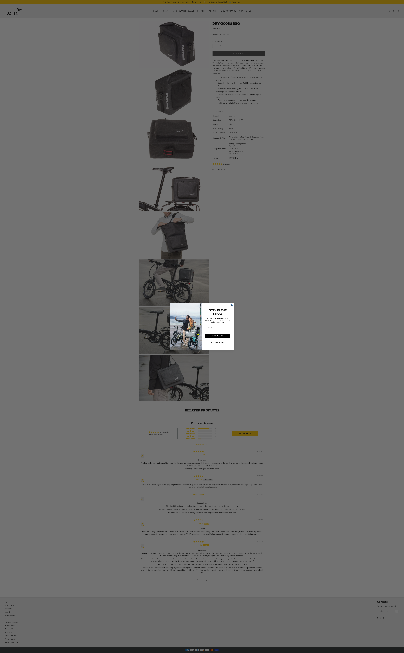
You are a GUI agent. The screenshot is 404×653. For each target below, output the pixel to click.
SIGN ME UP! (217, 336)
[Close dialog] (231, 305)
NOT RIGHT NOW (217, 342)
